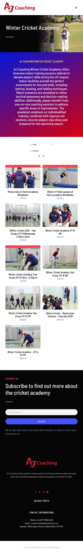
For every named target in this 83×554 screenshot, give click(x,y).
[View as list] (43, 156)
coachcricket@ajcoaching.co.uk (44, 523)
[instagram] (43, 492)
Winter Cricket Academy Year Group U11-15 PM (23, 315)
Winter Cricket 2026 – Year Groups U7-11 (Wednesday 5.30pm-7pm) (23, 233)
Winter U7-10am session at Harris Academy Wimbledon (60, 193)
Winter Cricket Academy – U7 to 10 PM (22, 353)
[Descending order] (53, 144)
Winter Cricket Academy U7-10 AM (60, 232)
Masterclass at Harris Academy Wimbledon (23, 193)
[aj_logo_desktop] (19, 3)
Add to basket (18, 216)
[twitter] (39, 492)
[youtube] (47, 492)
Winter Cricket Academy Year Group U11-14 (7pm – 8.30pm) (23, 276)
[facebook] (36, 492)
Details (23, 177)
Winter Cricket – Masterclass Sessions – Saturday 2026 (60, 315)
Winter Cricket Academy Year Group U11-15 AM (60, 274)
